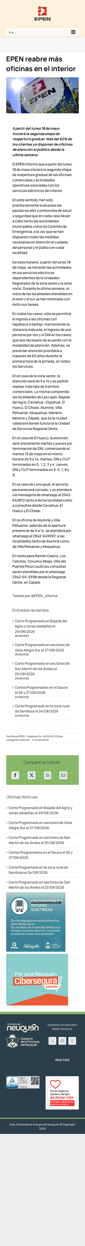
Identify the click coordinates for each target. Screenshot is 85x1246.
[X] (32, 775)
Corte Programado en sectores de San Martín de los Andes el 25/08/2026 (42, 668)
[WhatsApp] (47, 775)
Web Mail (62, 1059)
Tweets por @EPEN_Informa (35, 595)
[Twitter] (52, 1041)
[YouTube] (62, 1041)
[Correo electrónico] (63, 775)
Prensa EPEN (17, 736)
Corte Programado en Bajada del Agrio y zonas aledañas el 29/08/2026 (41, 626)
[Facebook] (15, 775)
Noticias (25, 740)
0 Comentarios (40, 740)
